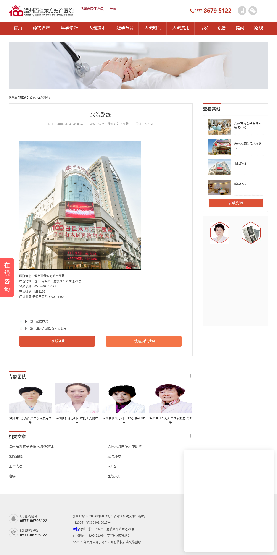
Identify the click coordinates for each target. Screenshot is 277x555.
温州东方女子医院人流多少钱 (31, 446)
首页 (18, 28)
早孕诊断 (69, 28)
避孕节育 (125, 28)
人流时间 (153, 28)
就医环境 (42, 322)
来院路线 (16, 456)
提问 (240, 28)
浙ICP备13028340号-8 (88, 516)
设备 (221, 28)
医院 (76, 529)
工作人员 (16, 466)
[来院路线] (219, 174)
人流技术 (97, 28)
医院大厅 (114, 476)
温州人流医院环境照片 (51, 328)
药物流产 (41, 28)
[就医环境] (219, 194)
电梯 (12, 476)
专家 (203, 28)
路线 (258, 28)
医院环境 (44, 97)
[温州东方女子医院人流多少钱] (219, 134)
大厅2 (111, 466)
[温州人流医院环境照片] (219, 154)
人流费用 (181, 28)
